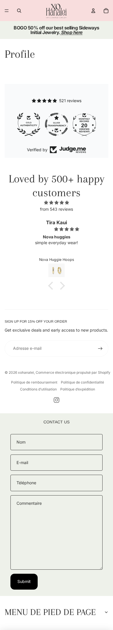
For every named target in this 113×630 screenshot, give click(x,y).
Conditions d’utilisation (38, 389)
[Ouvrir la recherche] (19, 10)
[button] (52, 286)
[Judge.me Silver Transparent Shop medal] (56, 124)
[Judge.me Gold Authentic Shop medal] (28, 124)
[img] (56, 202)
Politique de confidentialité (82, 382)
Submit (24, 581)
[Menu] (6, 10)
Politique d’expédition (77, 389)
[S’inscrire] (100, 348)
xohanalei (26, 372)
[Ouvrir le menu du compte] (93, 10)
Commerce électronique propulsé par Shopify (73, 372)
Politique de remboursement (34, 382)
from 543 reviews (56, 209)
